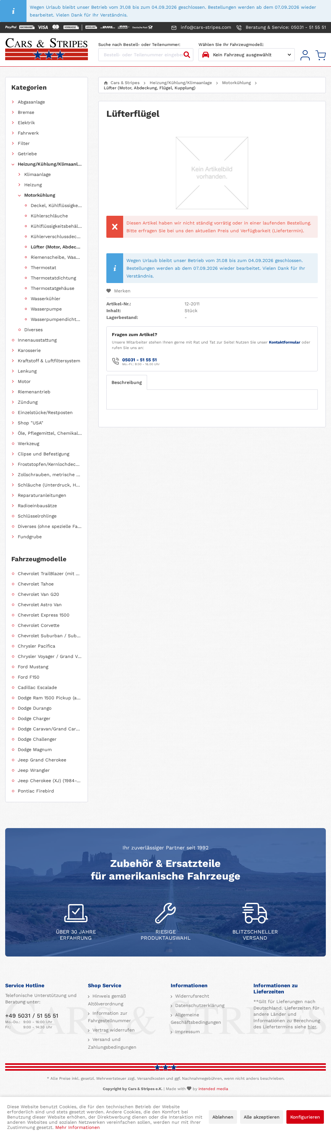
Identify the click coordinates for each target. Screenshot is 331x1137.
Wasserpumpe (46, 309)
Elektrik (26, 122)
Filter (24, 143)
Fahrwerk (28, 133)
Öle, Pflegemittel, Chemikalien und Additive (50, 433)
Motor (24, 381)
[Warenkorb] (320, 55)
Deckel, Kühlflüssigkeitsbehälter (56, 205)
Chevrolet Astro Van (40, 604)
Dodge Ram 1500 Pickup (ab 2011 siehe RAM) (50, 697)
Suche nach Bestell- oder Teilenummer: (139, 44)
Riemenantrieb (34, 391)
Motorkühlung (39, 195)
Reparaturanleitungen (42, 495)
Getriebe (27, 153)
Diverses (33, 329)
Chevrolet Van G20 (38, 594)
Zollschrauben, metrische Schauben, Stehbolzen (50, 474)
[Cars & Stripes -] (46, 49)
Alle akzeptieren (262, 1117)
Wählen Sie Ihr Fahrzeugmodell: (231, 44)
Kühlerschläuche (49, 215)
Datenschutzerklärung (199, 1005)
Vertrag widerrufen (113, 1030)
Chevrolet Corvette (38, 625)
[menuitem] (305, 55)
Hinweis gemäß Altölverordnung (107, 999)
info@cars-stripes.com (205, 27)
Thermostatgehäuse (52, 288)
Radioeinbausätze (37, 505)
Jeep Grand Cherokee (42, 759)
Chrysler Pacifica (36, 646)
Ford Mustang (33, 666)
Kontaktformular (284, 342)
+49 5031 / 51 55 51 (31, 1015)
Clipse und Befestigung (43, 453)
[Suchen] (186, 54)
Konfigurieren (305, 1117)
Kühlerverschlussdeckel (56, 236)
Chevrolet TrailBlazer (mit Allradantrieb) (50, 573)
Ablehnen (222, 1117)
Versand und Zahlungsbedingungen (112, 1043)
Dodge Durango (34, 708)
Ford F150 (28, 677)
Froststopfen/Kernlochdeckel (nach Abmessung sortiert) (50, 464)
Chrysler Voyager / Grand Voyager (50, 656)
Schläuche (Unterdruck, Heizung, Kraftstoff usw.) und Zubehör (50, 484)
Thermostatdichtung (53, 277)
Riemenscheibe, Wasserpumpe (56, 257)
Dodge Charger (34, 718)
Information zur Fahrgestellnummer (109, 1017)
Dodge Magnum (35, 749)
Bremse (26, 112)
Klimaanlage (37, 174)
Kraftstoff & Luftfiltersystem (49, 360)
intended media (213, 1089)
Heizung (33, 184)
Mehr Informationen (77, 1127)
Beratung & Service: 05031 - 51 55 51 (285, 27)
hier (312, 1026)
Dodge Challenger (37, 739)
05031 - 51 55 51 (139, 359)
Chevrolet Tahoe (36, 583)
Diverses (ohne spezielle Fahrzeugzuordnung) (50, 526)
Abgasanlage (31, 101)
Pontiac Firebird (36, 790)
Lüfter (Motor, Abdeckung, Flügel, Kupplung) (56, 246)
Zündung (27, 402)
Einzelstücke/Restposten (45, 412)
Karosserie (29, 350)
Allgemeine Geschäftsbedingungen (196, 1018)
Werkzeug (28, 443)
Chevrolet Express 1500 (43, 615)
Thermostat (43, 267)
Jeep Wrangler (34, 770)
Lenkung (27, 371)
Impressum (187, 1031)
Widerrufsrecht (191, 996)
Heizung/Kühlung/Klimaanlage (50, 164)
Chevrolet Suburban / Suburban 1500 (50, 635)
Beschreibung (127, 382)
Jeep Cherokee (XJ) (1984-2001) (50, 780)
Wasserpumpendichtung (56, 319)
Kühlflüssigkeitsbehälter (56, 226)
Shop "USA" (30, 422)
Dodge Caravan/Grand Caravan (50, 728)
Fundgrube (30, 536)
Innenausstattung (37, 340)
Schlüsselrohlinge (37, 516)
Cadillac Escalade (37, 687)
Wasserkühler (45, 298)
